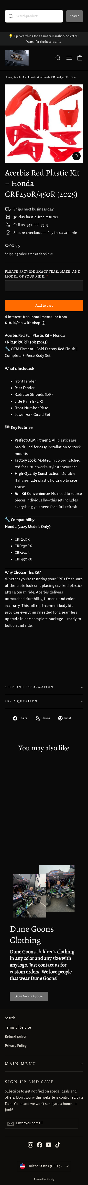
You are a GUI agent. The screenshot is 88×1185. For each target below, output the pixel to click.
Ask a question (21, 701)
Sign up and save (29, 1082)
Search (74, 16)
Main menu (20, 1064)
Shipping (11, 254)
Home (8, 77)
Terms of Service (18, 1027)
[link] (44, 657)
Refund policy (16, 1036)
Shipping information (29, 687)
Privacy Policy (16, 1046)
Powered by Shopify (44, 1179)
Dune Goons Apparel (28, 996)
